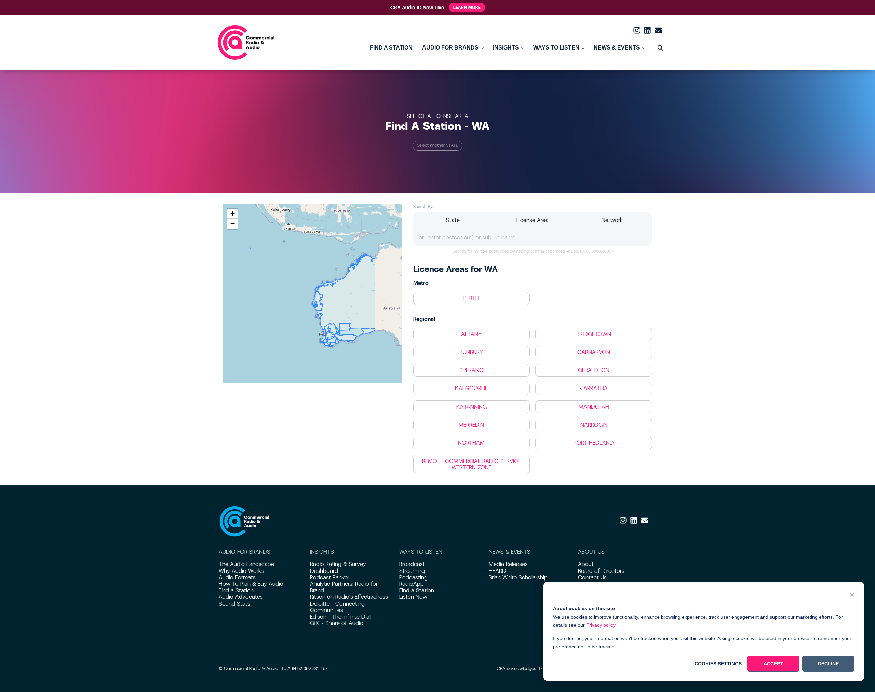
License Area (532, 220)
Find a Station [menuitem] (236, 590)
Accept (773, 663)
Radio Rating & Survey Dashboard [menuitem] (338, 567)
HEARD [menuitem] (497, 571)
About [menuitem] (586, 564)
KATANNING (471, 406)
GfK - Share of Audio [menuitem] (336, 623)
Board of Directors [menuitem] (601, 571)
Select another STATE (437, 145)
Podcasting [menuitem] (413, 577)
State (453, 220)
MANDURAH (594, 406)
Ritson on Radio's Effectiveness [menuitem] (349, 597)
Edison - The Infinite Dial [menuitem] (340, 616)
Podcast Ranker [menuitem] (329, 577)
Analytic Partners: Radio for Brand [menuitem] (344, 587)
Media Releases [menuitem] (508, 564)
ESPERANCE (471, 370)
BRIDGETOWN (594, 334)
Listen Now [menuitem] (413, 597)
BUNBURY (471, 352)
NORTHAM (471, 443)
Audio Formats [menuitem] (237, 577)
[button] (232, 214)
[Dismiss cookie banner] (852, 595)
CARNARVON (593, 352)
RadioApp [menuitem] (411, 584)
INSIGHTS (506, 48)
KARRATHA (594, 388)
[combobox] (532, 237)
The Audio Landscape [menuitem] (246, 564)
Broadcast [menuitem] (412, 564)
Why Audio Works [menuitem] (241, 571)
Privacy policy (600, 625)
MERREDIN (471, 424)
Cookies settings (718, 663)
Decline (828, 663)
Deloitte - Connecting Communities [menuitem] (337, 607)
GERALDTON (593, 370)
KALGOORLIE (471, 388)
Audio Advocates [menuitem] (241, 597)
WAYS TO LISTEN (556, 48)
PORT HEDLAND (594, 443)
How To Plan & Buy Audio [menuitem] (251, 584)
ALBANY (471, 334)
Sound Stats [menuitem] (234, 604)
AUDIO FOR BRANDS (450, 48)
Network (612, 220)
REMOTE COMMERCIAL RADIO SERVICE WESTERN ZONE (471, 464)
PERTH (471, 298)
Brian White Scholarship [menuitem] (518, 577)
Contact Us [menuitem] (592, 577)
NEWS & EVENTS (617, 48)
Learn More (467, 7)
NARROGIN (593, 424)
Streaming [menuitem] (412, 571)
